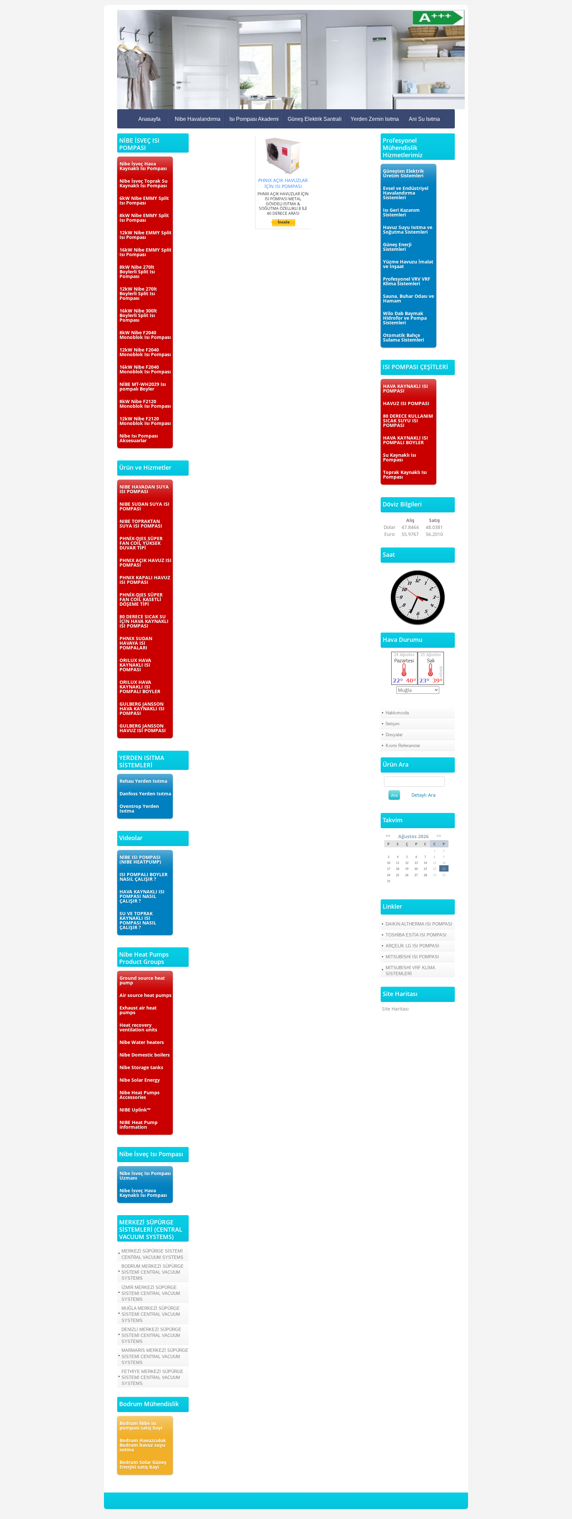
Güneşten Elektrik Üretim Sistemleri (403, 173)
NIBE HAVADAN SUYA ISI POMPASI (144, 489)
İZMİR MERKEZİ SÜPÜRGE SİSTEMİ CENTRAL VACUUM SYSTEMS (150, 1293)
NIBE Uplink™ (134, 1110)
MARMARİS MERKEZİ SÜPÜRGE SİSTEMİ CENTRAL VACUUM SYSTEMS (154, 1356)
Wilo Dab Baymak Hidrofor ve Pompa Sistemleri (405, 318)
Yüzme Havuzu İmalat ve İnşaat (408, 264)
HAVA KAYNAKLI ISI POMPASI (405, 388)
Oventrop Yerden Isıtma (139, 808)
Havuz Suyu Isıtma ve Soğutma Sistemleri (407, 229)
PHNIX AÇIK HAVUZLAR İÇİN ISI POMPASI (283, 183)
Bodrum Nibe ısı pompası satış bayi (140, 1425)
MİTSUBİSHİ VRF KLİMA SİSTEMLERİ (410, 970)
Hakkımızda (397, 712)
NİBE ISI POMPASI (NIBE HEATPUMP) (140, 859)
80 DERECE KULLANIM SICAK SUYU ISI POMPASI (408, 420)
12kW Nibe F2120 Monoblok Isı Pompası (145, 420)
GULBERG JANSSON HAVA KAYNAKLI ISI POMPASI (142, 708)
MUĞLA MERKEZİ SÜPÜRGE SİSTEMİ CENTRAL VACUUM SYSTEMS (150, 1314)
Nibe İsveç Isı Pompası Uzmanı (145, 1175)
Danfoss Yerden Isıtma (145, 793)
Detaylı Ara (423, 795)
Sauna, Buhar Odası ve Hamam (408, 298)
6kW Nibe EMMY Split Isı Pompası (144, 200)
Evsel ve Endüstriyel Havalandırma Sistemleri (405, 193)
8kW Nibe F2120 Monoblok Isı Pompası (145, 403)
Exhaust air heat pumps (138, 1010)
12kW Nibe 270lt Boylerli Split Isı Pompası (138, 293)
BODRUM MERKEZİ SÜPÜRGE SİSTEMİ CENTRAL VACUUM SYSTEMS (152, 1272)
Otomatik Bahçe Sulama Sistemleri (403, 337)
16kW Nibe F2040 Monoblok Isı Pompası (145, 369)
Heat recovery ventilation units (138, 1027)
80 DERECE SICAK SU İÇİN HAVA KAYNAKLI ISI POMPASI (143, 621)
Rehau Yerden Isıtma (143, 781)
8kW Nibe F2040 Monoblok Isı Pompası (145, 334)
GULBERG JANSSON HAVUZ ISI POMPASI (142, 728)
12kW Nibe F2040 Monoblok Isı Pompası (145, 352)
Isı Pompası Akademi (254, 119)
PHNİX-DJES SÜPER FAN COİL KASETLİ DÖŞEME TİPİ (141, 599)
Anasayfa (149, 119)
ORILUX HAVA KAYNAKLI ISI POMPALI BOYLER (139, 686)
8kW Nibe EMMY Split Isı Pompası (144, 217)
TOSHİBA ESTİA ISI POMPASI (416, 934)
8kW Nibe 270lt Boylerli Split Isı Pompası (137, 271)
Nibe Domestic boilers (144, 1055)
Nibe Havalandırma (197, 119)
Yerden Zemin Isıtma (375, 119)
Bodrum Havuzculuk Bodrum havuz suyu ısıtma (142, 1445)
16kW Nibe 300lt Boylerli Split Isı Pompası (138, 315)
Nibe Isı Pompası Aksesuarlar (138, 438)
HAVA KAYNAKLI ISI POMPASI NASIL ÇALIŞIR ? (142, 896)
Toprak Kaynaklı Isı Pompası (405, 474)
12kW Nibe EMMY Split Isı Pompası (145, 234)
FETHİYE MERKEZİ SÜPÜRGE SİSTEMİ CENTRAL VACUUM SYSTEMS (152, 1377)
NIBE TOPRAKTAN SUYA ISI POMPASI (140, 523)
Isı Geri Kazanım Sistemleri (401, 212)
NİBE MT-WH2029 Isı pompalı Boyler (142, 386)
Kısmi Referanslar (403, 745)
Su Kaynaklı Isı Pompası (399, 457)
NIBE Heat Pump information (138, 1124)
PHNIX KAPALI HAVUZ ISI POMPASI (144, 579)
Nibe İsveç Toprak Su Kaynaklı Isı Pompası (143, 183)
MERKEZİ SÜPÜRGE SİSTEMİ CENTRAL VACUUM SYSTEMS (152, 1254)
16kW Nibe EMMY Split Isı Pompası (145, 252)
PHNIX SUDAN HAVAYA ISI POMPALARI (135, 643)
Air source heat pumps (145, 995)
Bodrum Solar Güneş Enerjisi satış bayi (143, 1464)
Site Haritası (395, 1009)
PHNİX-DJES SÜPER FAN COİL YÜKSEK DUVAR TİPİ (141, 543)
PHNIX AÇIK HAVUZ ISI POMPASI (145, 562)
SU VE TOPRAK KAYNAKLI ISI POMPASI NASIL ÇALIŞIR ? (137, 920)
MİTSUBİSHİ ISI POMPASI (412, 956)
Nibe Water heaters (141, 1042)
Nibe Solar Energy (139, 1080)
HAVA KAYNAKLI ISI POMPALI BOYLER (405, 440)
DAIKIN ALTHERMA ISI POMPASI (419, 924)
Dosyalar (394, 734)
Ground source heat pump (142, 980)
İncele (284, 222)
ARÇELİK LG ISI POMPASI (412, 945)
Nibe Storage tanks (141, 1067)
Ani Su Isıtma (424, 119)
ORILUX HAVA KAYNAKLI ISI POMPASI (135, 665)
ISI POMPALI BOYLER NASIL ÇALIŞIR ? (143, 876)
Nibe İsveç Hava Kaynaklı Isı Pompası (143, 166)
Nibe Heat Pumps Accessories (139, 1094)
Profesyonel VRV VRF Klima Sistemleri (406, 281)
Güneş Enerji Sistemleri (397, 246)
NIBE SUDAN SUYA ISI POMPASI (144, 506)
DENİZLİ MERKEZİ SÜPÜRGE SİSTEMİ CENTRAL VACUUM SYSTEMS (151, 1335)
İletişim (393, 723)
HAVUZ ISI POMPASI (406, 403)
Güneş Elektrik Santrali (315, 119)
